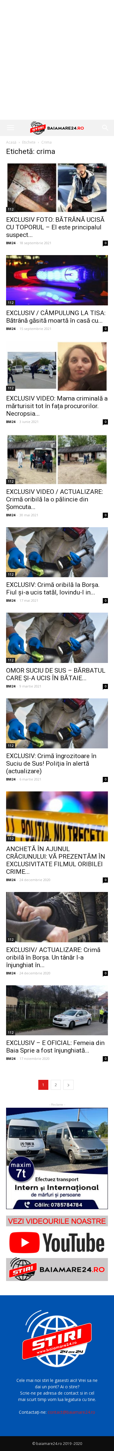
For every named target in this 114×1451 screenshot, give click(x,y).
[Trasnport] (57, 1158)
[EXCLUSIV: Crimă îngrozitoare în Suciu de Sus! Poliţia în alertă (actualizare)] (57, 723)
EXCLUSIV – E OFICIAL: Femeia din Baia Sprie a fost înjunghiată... (55, 1046)
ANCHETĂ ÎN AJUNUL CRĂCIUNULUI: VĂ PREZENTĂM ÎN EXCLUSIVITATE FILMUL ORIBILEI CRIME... (55, 860)
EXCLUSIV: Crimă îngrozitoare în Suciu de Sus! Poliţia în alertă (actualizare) (51, 763)
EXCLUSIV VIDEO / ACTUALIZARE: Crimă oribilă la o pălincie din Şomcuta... (54, 499)
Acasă (11, 142)
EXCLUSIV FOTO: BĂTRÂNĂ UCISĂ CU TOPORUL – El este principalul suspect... (55, 227)
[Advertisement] (57, 60)
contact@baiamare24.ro (71, 1412)
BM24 (10, 243)
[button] (105, 128)
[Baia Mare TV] (57, 1248)
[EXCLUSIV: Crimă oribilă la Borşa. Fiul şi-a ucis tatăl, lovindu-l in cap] (57, 552)
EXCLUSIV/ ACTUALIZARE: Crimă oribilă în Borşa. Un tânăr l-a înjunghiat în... (53, 957)
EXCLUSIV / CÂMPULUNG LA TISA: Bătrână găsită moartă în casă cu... (55, 316)
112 (10, 209)
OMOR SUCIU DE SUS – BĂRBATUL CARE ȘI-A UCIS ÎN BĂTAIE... (55, 674)
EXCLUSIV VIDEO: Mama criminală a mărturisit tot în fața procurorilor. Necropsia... (57, 406)
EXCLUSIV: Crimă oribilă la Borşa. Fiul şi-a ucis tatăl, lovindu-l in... (53, 588)
